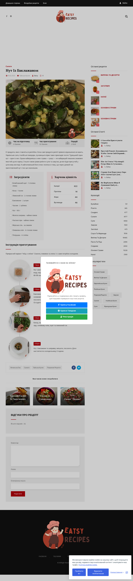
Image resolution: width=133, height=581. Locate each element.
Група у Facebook (68, 304)
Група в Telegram (68, 310)
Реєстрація (68, 316)
